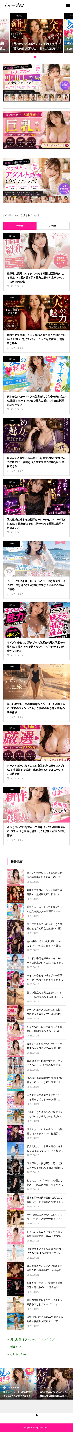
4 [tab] (38, 57)
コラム (19, 16)
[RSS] (36, 1415)
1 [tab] (28, 57)
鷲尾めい (15, 1346)
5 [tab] (42, 57)
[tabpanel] (36, 33)
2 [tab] (31, 57)
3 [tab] (35, 57)
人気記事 (53, 226)
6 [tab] (45, 57)
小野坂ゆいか (18, 1354)
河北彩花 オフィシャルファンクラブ (32, 1339)
